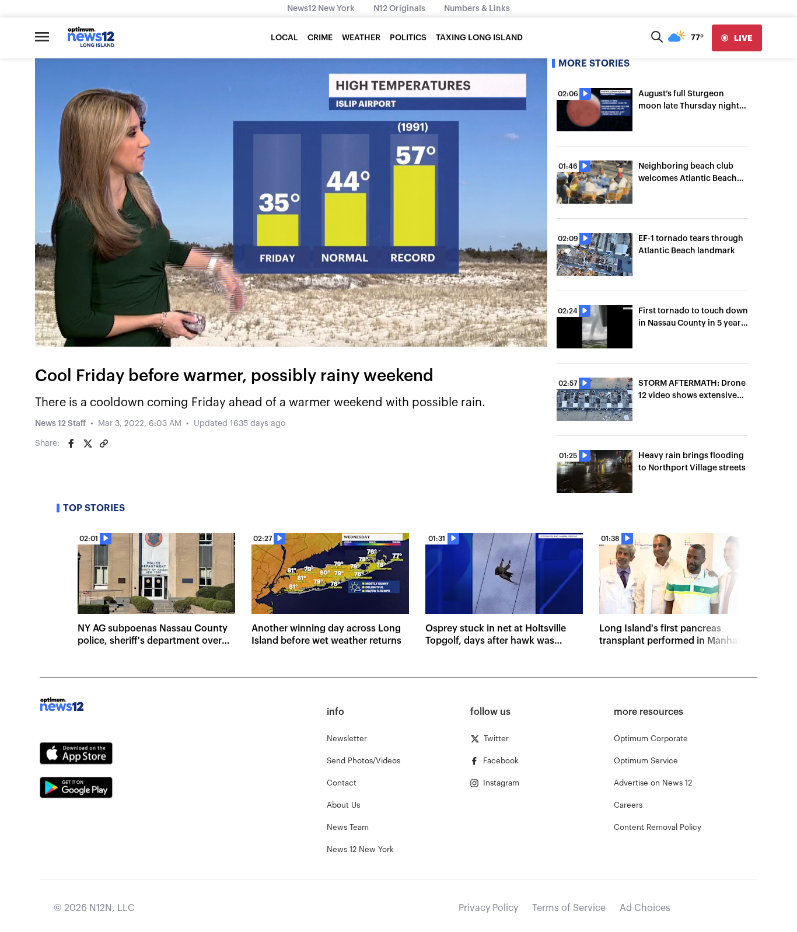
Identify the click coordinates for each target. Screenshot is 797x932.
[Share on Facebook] (71, 443)
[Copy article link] (104, 443)
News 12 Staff (60, 424)
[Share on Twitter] (87, 443)
